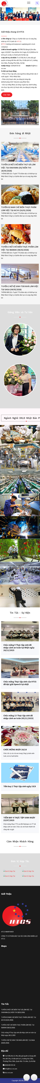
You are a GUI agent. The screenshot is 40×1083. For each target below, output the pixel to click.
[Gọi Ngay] (34, 1077)
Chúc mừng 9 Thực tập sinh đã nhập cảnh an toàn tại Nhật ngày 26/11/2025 (18, 648)
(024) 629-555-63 (9, 1065)
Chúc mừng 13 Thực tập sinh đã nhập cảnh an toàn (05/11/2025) (18, 716)
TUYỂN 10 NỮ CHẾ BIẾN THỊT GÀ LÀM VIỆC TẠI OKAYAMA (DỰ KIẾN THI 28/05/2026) (18, 167)
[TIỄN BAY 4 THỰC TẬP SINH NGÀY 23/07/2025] (20, 804)
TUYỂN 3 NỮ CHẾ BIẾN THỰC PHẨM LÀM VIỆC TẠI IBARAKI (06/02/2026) (17, 1026)
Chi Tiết (6, 94)
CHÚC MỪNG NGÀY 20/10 (15, 749)
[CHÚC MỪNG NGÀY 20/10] (20, 736)
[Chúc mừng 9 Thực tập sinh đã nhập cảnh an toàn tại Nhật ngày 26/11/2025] (20, 631)
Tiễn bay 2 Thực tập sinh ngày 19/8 (19, 786)
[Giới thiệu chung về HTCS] (20, 102)
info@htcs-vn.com (10, 1069)
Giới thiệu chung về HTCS (12, 31)
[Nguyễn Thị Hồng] (20, 380)
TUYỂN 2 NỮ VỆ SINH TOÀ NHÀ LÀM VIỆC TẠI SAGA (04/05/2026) (18, 1041)
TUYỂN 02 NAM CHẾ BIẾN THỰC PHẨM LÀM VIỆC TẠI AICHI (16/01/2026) (18, 1018)
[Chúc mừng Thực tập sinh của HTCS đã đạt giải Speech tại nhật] (20, 668)
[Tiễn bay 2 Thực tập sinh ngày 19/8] (20, 773)
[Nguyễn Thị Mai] (20, 340)
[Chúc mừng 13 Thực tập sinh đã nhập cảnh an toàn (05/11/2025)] (20, 702)
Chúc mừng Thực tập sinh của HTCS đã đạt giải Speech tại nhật (19, 683)
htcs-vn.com (8, 1073)
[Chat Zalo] (26, 1077)
